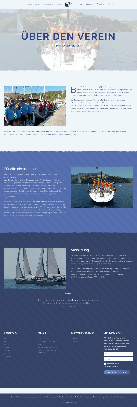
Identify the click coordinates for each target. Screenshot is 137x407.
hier (74, 300)
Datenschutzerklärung (112, 366)
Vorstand (41, 338)
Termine (79, 4)
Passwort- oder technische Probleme (49, 351)
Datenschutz (76, 341)
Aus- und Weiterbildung (47, 341)
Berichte (89, 4)
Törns (58, 4)
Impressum (75, 338)
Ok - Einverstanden (69, 402)
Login (101, 4)
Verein (38, 4)
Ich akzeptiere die (112, 365)
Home (30, 4)
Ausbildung (48, 4)
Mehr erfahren (120, 397)
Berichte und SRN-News (47, 347)
